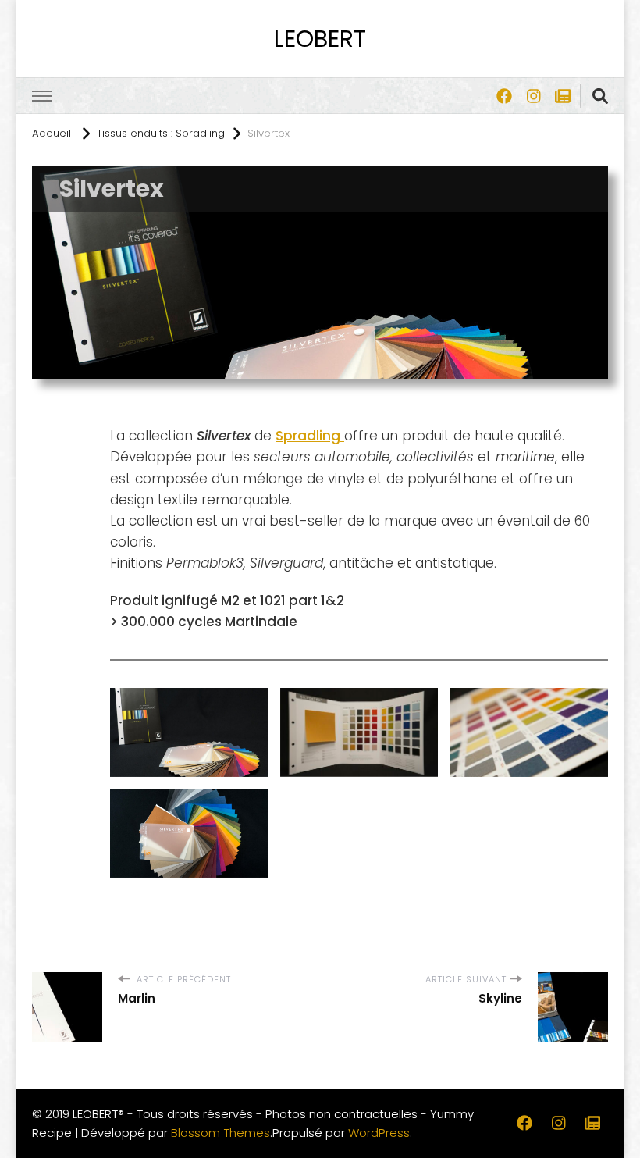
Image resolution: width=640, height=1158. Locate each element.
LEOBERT (320, 38)
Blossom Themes (220, 1132)
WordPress (379, 1132)
